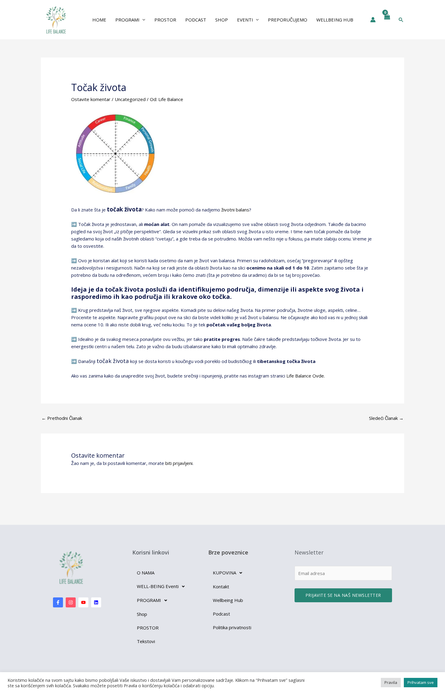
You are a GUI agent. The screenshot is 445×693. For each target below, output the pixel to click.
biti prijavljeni (179, 463)
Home (99, 20)
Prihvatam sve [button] (420, 682)
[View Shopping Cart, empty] (387, 20)
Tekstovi (146, 641)
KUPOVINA (224, 573)
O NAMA (145, 573)
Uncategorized (130, 99)
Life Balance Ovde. (305, 376)
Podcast (195, 20)
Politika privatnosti (232, 627)
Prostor (165, 20)
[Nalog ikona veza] (373, 19)
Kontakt (221, 586)
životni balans (235, 210)
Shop (221, 20)
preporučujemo (287, 20)
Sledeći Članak (386, 418)
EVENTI (245, 20)
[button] (401, 20)
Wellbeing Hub (334, 20)
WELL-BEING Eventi (158, 586)
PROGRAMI (127, 20)
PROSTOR (148, 628)
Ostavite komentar (90, 99)
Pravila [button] (390, 682)
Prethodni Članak (61, 418)
